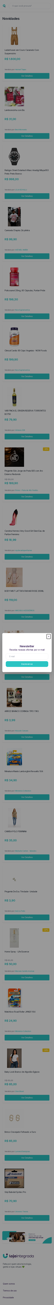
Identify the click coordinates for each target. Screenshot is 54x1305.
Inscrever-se (27, 664)
